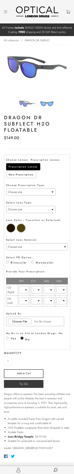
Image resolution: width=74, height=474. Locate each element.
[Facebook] (5, 456)
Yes (13, 338)
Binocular (19, 262)
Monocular (45, 262)
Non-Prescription (21, 174)
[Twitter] (12, 456)
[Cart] (68, 12)
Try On (24, 384)
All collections (11, 40)
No (27, 339)
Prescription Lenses (23, 167)
